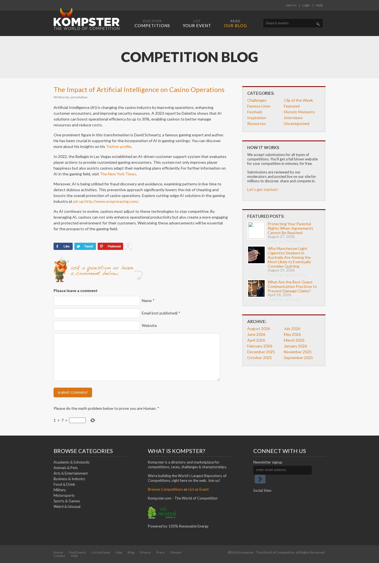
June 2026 (256, 334)
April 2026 (256, 340)
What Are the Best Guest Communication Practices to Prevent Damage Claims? (292, 286)
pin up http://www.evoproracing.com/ (105, 201)
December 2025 (261, 351)
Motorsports (64, 495)
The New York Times (118, 174)
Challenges (257, 100)
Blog (131, 552)
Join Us (291, 5)
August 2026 (258, 328)
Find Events (77, 552)
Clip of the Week (298, 100)
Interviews (293, 117)
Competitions (152, 23)
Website (149, 325)
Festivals (254, 111)
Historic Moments (299, 111)
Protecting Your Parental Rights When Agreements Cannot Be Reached (290, 228)
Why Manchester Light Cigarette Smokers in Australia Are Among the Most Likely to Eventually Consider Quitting (289, 257)
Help (319, 5)
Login (306, 5)
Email (161, 313)
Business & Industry (69, 479)
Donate (175, 552)
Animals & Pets (66, 467)
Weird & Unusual (67, 506)
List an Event (198, 489)
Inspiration (256, 117)
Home (58, 552)
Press (160, 552)
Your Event (197, 23)
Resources (256, 123)
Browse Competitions (165, 489)
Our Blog (235, 23)
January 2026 (295, 346)
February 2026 (259, 346)
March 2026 (294, 340)
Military (60, 490)
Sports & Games (67, 501)
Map (119, 552)
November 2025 (298, 351)
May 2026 (292, 334)
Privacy (145, 552)
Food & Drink (64, 484)
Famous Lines (259, 106)
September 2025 (298, 357)
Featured (292, 106)
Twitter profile (118, 146)
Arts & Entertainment (71, 473)
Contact (59, 556)
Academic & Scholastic (72, 462)
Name (148, 300)
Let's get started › (263, 189)
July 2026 (292, 328)
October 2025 (259, 357)
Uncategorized (296, 123)
